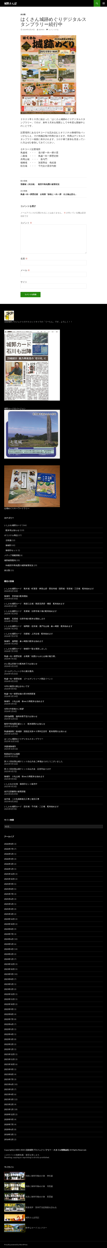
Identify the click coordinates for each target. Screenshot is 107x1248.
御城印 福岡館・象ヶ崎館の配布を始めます (23, 641)
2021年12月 (9, 1054)
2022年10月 (9, 1004)
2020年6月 (9, 1129)
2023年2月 (9, 989)
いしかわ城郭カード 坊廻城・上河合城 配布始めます (28, 633)
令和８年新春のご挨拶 (14, 709)
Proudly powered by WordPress (15, 1245)
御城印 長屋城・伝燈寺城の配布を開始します (24, 618)
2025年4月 (9, 909)
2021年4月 (9, 1094)
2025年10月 (9, 879)
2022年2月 (9, 1044)
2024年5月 (9, 944)
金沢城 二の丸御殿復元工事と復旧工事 (21, 799)
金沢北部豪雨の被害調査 (15, 791)
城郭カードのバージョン (15, 408)
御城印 (8, 545)
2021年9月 (9, 1069)
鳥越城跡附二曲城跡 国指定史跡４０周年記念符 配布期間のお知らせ (35, 731)
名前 (24, 258)
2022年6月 (9, 1024)
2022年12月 (9, 994)
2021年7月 (9, 1079)
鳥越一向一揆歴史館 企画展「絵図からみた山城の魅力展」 (30, 656)
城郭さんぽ (10, 3)
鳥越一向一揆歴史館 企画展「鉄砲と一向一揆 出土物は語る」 (48, 192)
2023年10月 (9, 969)
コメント (26, 222)
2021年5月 (9, 1089)
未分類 (22, 14)
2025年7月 (9, 894)
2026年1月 (9, 869)
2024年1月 (9, 959)
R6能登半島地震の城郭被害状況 (19, 565)
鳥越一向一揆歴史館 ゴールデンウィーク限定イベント (28, 679)
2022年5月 (9, 1029)
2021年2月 (9, 1104)
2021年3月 (9, 1099)
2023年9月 (9, 974)
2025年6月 (9, 899)
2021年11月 (9, 1059)
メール (25, 270)
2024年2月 (9, 954)
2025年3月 (9, 914)
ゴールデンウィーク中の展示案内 (18, 671)
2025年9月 (9, 884)
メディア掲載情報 (12, 555)
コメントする (53, 30)
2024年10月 (9, 924)
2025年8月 (9, 889)
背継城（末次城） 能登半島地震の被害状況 (39, 182)
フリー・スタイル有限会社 (57, 1150)
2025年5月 (9, 904)
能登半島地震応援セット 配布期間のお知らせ (24, 724)
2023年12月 (9, 964)
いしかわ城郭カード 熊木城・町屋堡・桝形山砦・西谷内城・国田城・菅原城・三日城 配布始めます (49, 588)
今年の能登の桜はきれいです (17, 686)
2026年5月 (9, 854)
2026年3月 (9, 864)
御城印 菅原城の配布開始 (16, 596)
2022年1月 (9, 1049)
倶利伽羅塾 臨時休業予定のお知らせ (20, 716)
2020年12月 (9, 1114)
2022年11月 (9, 999)
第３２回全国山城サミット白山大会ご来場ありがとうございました (33, 761)
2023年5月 (9, 984)
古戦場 (8, 540)
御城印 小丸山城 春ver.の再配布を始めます (24, 701)
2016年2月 (9, 1139)
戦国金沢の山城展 (12, 754)
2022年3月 (9, 1039)
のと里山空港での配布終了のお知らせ (20, 663)
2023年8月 (9, 979)
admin (41, 30)
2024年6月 (9, 939)
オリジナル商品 (11, 535)
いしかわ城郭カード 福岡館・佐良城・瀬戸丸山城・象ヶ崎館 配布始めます (38, 626)
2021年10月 (9, 1064)
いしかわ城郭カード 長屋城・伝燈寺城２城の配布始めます (30, 611)
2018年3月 (9, 1134)
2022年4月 (9, 1034)
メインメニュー (103, 3)
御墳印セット (11, 550)
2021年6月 (9, 1084)
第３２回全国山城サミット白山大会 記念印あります (27, 769)
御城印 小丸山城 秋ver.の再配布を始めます (24, 776)
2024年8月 (9, 929)
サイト (23, 282)
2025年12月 (9, 874)
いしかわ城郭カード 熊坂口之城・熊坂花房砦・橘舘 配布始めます (34, 603)
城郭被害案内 (10, 560)
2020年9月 (9, 1119)
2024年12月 (9, 919)
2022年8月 (9, 1014)
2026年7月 (9, 849)
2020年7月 (9, 1124)
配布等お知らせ (12, 530)
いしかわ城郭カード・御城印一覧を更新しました (25, 648)
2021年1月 (9, 1109)
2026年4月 (9, 859)
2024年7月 (9, 934)
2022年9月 (9, 1009)
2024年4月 (9, 949)
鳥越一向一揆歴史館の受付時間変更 (19, 694)
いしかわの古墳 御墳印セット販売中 (20, 784)
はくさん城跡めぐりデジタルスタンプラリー (23, 739)
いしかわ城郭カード (13, 525)
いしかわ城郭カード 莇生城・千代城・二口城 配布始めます (31, 806)
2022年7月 (9, 1019)
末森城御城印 (10, 746)
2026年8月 (9, 844)
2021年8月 (9, 1074)
